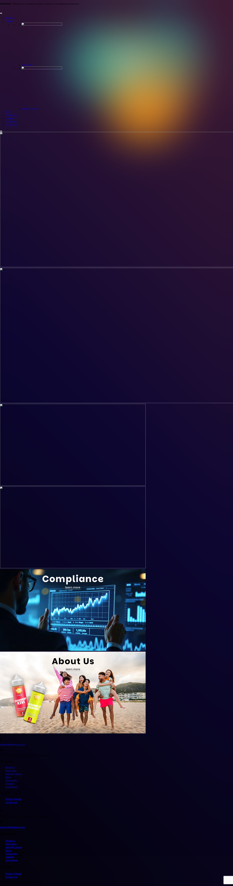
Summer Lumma (30, 108)
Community (11, 115)
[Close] (1, 131)
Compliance (11, 121)
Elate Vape (27, 65)
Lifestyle (9, 118)
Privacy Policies (13, 799)
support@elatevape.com (12, 744)
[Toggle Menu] (1, 13)
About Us (10, 17)
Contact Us (11, 125)
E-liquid (9, 21)
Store (8, 112)
